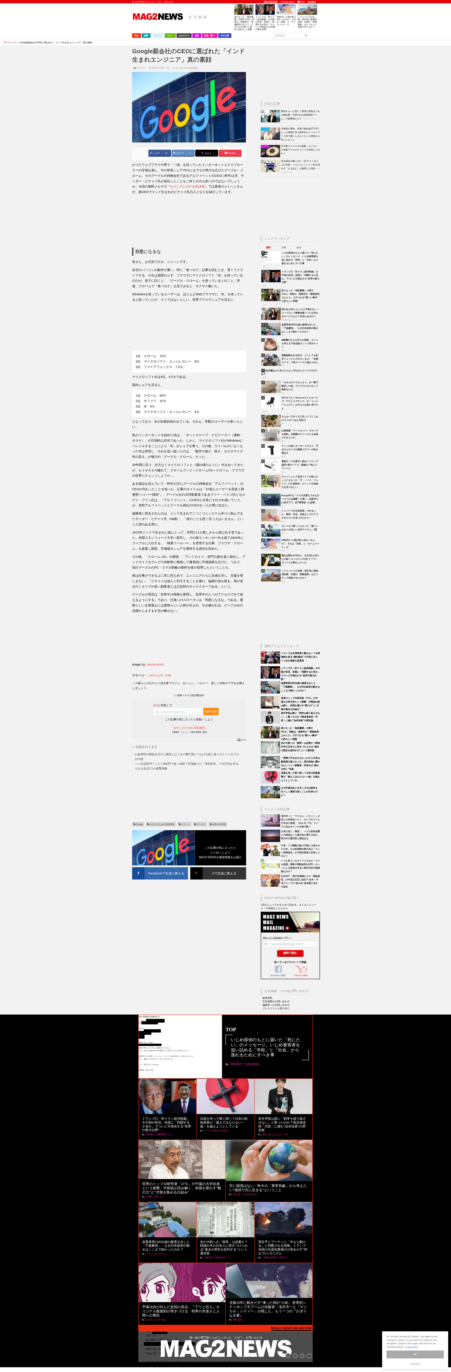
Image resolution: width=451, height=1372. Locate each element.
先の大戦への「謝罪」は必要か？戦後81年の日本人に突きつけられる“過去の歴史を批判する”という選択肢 (300, 747)
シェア (156, 153)
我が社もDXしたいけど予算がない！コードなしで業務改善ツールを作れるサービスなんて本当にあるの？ (300, 313)
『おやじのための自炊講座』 (185, 68)
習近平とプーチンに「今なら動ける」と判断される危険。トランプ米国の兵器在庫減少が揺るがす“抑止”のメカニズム (282, 1247)
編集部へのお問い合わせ (276, 1004)
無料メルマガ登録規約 (272, 938)
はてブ (180, 153)
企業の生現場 (219, 824)
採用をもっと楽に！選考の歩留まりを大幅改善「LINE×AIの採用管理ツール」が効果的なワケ (300, 115)
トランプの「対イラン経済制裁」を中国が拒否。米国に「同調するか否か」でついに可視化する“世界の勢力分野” (265, 23)
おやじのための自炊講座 (187, 186)
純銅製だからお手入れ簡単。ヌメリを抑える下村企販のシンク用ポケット (300, 343)
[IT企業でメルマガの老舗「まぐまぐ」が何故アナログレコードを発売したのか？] (271, 156)
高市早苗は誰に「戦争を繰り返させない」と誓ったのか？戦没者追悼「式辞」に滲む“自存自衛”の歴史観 (300, 717)
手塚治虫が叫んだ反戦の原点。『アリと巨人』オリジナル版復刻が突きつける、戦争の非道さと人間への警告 (181, 1311)
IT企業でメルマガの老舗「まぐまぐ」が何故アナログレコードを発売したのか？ (300, 150)
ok (415, 1354)
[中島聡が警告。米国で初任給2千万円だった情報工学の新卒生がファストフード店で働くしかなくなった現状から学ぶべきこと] (271, 139)
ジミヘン (185, 824)
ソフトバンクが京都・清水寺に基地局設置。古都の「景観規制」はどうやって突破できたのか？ (307, 22)
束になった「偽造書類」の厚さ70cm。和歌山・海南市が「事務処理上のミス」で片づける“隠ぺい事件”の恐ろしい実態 (244, 23)
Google (139, 824)
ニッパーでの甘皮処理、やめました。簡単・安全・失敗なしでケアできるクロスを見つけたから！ (300, 514)
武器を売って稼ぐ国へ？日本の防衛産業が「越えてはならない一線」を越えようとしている (300, 777)
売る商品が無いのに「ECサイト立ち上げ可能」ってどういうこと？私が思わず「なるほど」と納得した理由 (300, 165)
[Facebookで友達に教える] (160, 867)
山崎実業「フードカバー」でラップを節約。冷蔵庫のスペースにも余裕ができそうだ (300, 434)
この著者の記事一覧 (157, 675)
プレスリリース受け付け (276, 1008)
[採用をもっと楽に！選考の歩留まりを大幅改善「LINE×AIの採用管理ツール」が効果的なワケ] (271, 121)
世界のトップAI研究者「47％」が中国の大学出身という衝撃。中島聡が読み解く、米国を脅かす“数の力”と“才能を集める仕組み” (181, 1188)
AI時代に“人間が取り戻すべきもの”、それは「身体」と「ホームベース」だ (286, 21)
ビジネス (141, 68)
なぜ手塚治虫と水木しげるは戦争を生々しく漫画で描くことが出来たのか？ (299, 792)
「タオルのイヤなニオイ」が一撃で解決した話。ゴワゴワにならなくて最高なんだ (300, 386)
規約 (155, 705)
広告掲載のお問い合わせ (276, 1001)
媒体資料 (267, 997)
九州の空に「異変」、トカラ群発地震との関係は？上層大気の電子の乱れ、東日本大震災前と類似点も (300, 835)
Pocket (231, 153)
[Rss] (200, 17)
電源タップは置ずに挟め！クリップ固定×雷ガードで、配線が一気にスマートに (300, 465)
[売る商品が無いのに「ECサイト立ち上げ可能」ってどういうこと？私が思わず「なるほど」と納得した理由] (271, 171)
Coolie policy (411, 1347)
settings (415, 1363)
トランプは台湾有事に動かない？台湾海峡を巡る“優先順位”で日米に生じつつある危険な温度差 (300, 657)
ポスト (208, 153)
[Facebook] (190, 17)
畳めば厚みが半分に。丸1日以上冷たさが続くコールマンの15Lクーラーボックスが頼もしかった (300, 559)
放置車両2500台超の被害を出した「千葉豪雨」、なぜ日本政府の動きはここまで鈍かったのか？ (300, 328)
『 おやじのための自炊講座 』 (189, 727)
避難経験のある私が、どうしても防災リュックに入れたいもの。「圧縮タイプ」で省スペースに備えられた (300, 359)
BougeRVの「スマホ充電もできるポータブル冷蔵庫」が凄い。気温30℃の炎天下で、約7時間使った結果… (300, 499)
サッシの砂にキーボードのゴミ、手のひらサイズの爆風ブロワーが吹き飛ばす (300, 449)
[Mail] (205, 17)
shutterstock (155, 664)
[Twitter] (195, 17)
